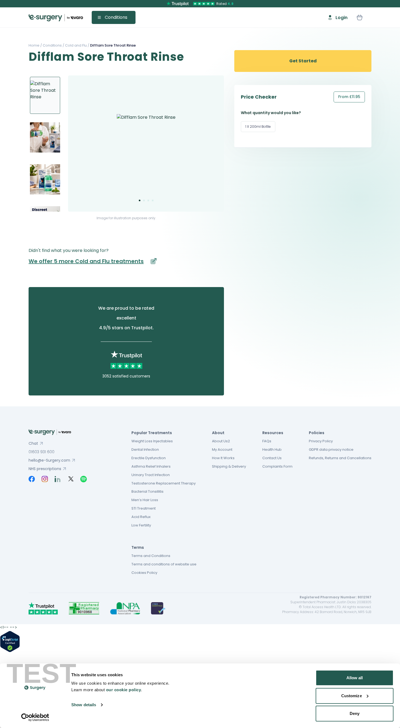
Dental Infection (145, 449)
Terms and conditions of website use (163, 564)
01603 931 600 (41, 452)
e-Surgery (56, 17)
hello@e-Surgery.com (49, 460)
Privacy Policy (321, 441)
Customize (351, 695)
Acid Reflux (140, 516)
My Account (222, 449)
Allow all (354, 677)
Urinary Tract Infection (150, 474)
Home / (35, 45)
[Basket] (359, 17)
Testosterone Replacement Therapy (163, 483)
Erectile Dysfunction (148, 458)
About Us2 (221, 441)
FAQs (266, 441)
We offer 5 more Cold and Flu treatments (86, 261)
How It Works (223, 458)
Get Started (303, 61)
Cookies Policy (144, 572)
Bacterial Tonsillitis (147, 491)
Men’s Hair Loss (144, 499)
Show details (83, 704)
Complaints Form (277, 466)
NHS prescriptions (45, 468)
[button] (139, 200)
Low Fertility (141, 525)
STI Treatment (143, 508)
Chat (33, 443)
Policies (316, 432)
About (218, 432)
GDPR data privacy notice (331, 449)
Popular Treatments (151, 432)
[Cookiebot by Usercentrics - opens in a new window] (35, 717)
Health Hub (272, 449)
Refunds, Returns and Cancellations (340, 458)
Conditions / (53, 45)
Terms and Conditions (150, 555)
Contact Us (272, 458)
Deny (354, 713)
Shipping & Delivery (229, 466)
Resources (272, 432)
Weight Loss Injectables (152, 441)
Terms (137, 547)
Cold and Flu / (76, 45)
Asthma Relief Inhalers (151, 466)
